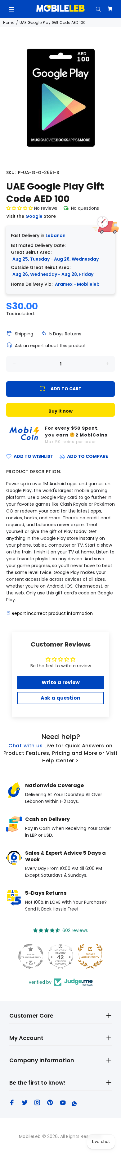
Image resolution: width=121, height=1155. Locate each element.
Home (8, 22)
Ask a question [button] (60, 697)
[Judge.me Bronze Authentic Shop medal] (90, 956)
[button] (19, 208)
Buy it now (60, 411)
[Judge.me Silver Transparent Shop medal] (30, 956)
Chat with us (25, 745)
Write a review (61, 682)
